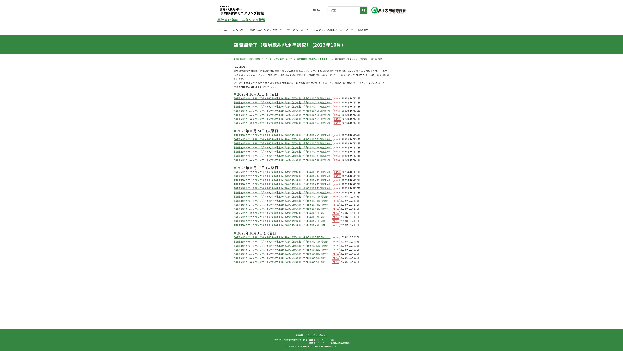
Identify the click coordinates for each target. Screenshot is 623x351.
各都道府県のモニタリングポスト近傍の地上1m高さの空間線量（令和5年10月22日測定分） (283, 135)
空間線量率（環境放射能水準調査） (313, 59)
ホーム (223, 30)
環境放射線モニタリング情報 (247, 59)
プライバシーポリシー (317, 335)
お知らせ (238, 30)
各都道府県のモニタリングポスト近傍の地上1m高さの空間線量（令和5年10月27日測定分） (283, 106)
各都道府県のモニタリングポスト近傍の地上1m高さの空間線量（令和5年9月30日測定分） (282, 241)
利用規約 (300, 335)
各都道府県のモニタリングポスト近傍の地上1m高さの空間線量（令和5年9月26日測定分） (282, 257)
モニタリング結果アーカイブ (278, 59)
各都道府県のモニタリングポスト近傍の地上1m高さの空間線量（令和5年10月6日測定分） (282, 208)
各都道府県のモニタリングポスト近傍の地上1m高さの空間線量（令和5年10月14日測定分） (283, 176)
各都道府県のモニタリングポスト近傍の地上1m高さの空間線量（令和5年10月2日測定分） (282, 225)
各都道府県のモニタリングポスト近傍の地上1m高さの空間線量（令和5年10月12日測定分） (283, 184)
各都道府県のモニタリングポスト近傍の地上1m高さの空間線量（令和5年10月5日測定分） (282, 212)
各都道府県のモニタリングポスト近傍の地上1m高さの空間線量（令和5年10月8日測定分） (282, 200)
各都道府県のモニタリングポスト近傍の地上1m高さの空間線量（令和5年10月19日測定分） (283, 147)
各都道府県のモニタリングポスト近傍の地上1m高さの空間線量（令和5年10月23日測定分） (283, 122)
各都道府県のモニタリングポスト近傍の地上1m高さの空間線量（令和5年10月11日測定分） (283, 188)
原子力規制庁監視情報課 (340, 342)
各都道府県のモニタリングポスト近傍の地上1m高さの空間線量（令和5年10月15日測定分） (283, 172)
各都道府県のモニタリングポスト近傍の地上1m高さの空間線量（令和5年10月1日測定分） (282, 237)
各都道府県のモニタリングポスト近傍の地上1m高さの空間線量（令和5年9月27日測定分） (282, 253)
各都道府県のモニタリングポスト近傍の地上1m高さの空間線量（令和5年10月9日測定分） (282, 196)
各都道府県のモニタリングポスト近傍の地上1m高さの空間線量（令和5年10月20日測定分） (283, 143)
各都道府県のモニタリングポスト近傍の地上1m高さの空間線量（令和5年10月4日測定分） (282, 217)
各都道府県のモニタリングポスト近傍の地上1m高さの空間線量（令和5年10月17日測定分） (283, 155)
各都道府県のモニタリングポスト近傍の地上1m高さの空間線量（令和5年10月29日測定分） (283, 98)
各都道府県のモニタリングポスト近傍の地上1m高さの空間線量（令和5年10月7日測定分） (282, 204)
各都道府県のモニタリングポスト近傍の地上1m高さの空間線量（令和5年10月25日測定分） (283, 114)
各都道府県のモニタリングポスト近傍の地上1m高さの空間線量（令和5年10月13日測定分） (283, 180)
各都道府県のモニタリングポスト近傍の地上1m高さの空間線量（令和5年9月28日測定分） (282, 249)
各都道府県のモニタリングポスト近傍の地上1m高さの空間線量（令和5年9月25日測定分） (282, 261)
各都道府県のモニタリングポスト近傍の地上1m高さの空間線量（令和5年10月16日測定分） (283, 159)
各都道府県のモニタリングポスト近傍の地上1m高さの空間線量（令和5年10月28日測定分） (283, 102)
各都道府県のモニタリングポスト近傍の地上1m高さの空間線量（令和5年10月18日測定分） (283, 151)
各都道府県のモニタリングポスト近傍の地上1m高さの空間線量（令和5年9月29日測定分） (282, 245)
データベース (295, 30)
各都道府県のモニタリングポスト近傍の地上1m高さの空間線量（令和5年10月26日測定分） (283, 110)
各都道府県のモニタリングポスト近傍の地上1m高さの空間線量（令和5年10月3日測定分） (282, 221)
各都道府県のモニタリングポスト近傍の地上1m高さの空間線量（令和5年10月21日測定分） (283, 139)
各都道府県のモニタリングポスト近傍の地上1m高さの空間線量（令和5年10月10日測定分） (283, 192)
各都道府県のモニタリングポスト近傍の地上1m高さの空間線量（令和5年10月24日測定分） (283, 118)
